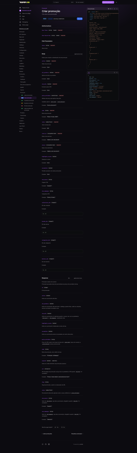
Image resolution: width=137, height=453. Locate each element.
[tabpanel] (103, 87)
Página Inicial (25, 7)
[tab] (89, 72)
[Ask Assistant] (117, 9)
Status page (25, 24)
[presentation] (103, 39)
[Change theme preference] (116, 2)
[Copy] (75, 19)
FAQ (23, 19)
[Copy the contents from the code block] (115, 9)
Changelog (25, 22)
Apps (23, 16)
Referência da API (26, 10)
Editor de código (26, 13)
